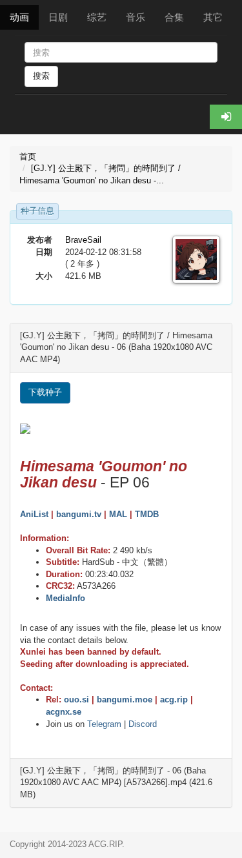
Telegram (104, 724)
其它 (213, 17)
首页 (27, 156)
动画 (19, 17)
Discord (142, 724)
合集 (174, 17)
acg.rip (174, 699)
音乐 (135, 17)
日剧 (58, 17)
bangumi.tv (78, 514)
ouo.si (76, 699)
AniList (34, 514)
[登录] (226, 117)
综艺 (96, 17)
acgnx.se (63, 712)
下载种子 (45, 392)
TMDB (147, 514)
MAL (118, 514)
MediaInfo (65, 598)
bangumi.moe (124, 699)
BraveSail (83, 240)
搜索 (41, 76)
